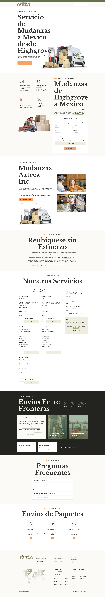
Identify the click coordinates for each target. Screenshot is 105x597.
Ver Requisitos (76, 330)
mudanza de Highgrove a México (37, 190)
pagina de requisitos (38, 431)
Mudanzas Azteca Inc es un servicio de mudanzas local (30, 187)
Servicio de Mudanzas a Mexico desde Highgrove (34, 33)
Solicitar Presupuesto (25, 62)
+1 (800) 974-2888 (22, 449)
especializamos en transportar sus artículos (37, 260)
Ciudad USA (57, 130)
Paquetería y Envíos (26, 562)
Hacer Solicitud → (40, 561)
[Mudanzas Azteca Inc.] (24, 4)
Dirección (76, 0)
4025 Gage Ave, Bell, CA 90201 (46, 449)
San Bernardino (83, 576)
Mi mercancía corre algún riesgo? (41, 497)
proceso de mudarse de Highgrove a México (73, 113)
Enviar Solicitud (70, 148)
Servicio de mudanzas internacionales (26, 560)
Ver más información (76, 306)
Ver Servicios (40, 199)
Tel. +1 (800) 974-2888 (83, 0)
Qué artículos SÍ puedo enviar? (40, 480)
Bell (72, 574)
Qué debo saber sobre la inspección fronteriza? (44, 493)
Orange (73, 576)
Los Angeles (82, 574)
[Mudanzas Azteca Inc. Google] (72, 563)
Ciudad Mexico (74, 130)
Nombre (56, 125)
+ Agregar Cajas (70, 143)
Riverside (73, 578)
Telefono (76, 125)
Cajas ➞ (31, 321)
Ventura (82, 578)
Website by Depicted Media (52, 595)
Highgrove (71, 97)
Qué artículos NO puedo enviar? (40, 484)
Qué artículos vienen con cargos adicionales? (43, 489)
